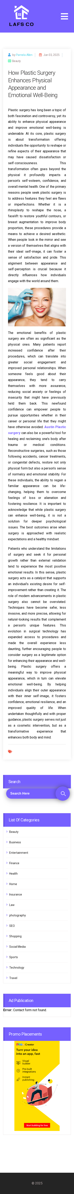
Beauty (13, 831)
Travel (13, 978)
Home (13, 884)
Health (13, 873)
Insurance (15, 894)
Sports (13, 957)
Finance (14, 863)
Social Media (17, 946)
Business (15, 842)
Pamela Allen (24, 55)
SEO (12, 925)
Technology (16, 967)
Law (12, 905)
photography (17, 915)
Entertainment (18, 852)
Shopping (15, 936)
